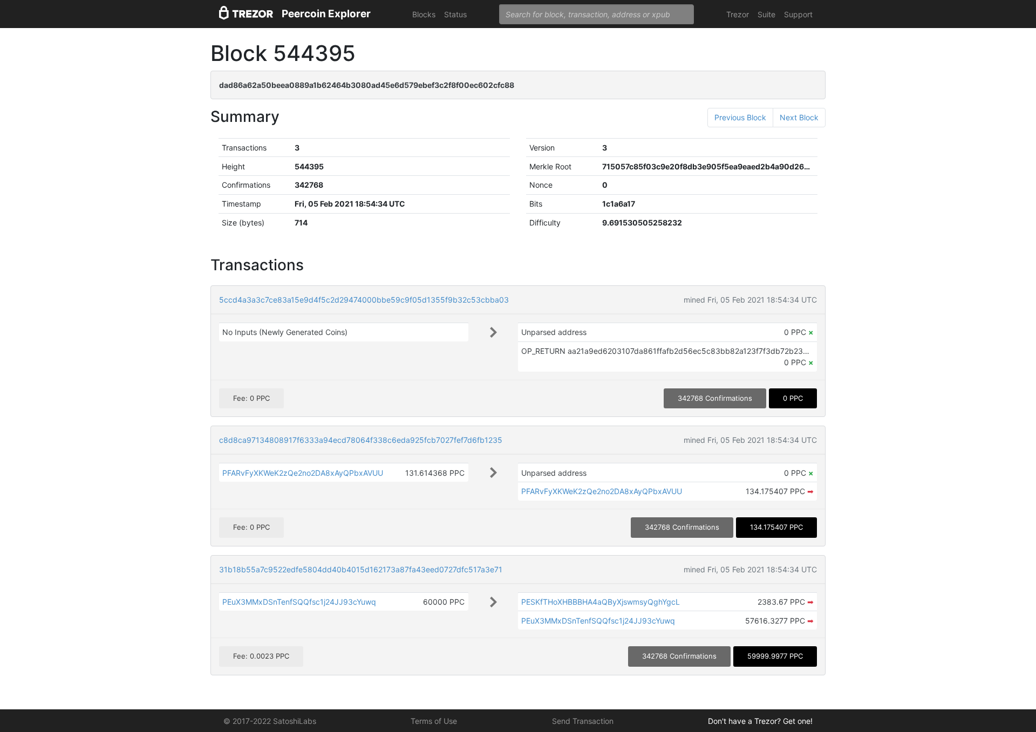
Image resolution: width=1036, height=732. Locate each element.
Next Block (799, 117)
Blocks (423, 14)
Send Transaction (583, 721)
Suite (766, 14)
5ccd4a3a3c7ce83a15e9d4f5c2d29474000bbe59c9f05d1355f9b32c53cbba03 (364, 299)
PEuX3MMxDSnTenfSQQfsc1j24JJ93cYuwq (299, 601)
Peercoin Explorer (326, 14)
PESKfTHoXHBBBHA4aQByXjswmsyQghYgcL (600, 601)
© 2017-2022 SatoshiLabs (269, 721)
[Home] (246, 14)
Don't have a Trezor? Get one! (760, 721)
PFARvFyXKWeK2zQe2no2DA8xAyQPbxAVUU (302, 472)
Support (798, 14)
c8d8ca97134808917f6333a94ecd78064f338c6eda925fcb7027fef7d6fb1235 (360, 439)
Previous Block (740, 117)
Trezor (737, 14)
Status (455, 14)
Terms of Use (434, 721)
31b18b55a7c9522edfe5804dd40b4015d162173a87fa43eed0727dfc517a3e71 (360, 569)
